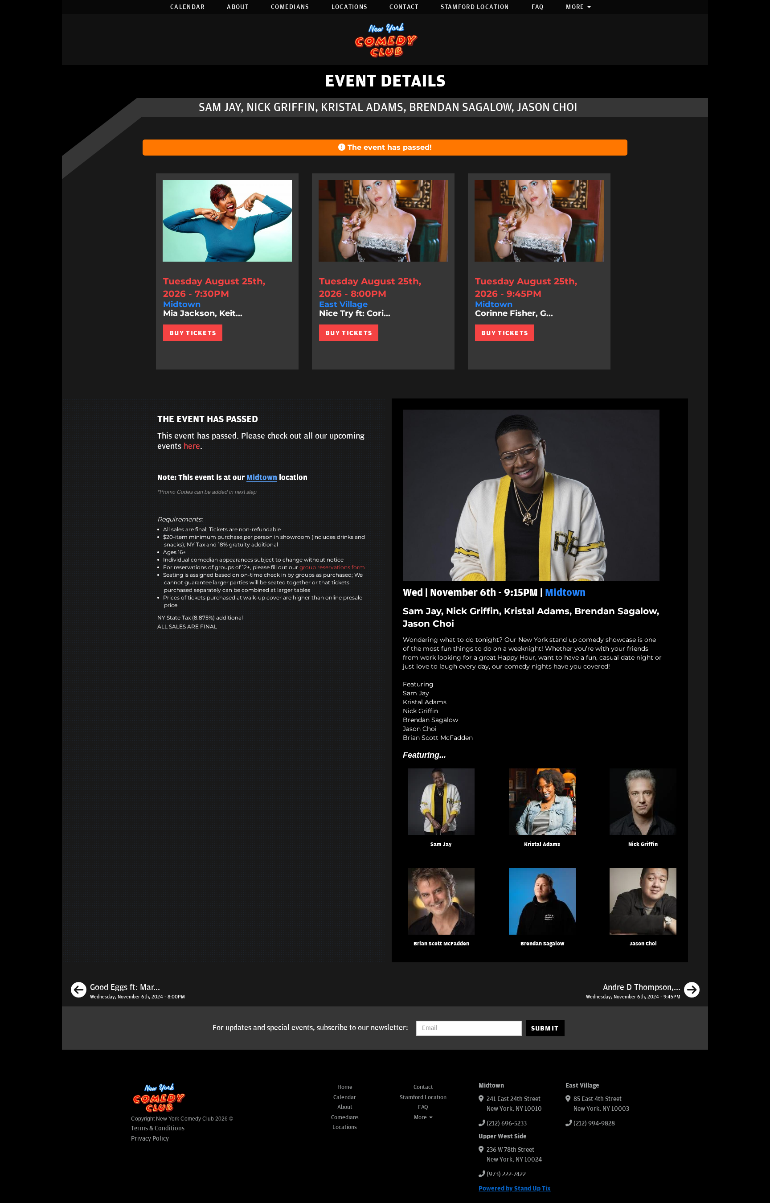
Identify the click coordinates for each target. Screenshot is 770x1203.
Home (344, 1087)
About (238, 7)
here (192, 446)
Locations (350, 7)
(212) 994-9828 (594, 1123)
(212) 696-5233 (507, 1123)
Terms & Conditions (157, 1128)
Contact (403, 7)
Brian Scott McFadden (441, 943)
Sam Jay (441, 844)
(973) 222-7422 (506, 1174)
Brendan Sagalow (542, 943)
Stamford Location (475, 7)
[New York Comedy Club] (385, 39)
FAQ (538, 7)
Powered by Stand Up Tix (515, 1188)
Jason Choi (643, 943)
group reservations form (332, 567)
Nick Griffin (643, 844)
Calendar (187, 7)
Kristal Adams (542, 844)
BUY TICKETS (192, 333)
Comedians (290, 7)
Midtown (261, 477)
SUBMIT (545, 1028)
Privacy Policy (150, 1138)
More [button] (576, 7)
